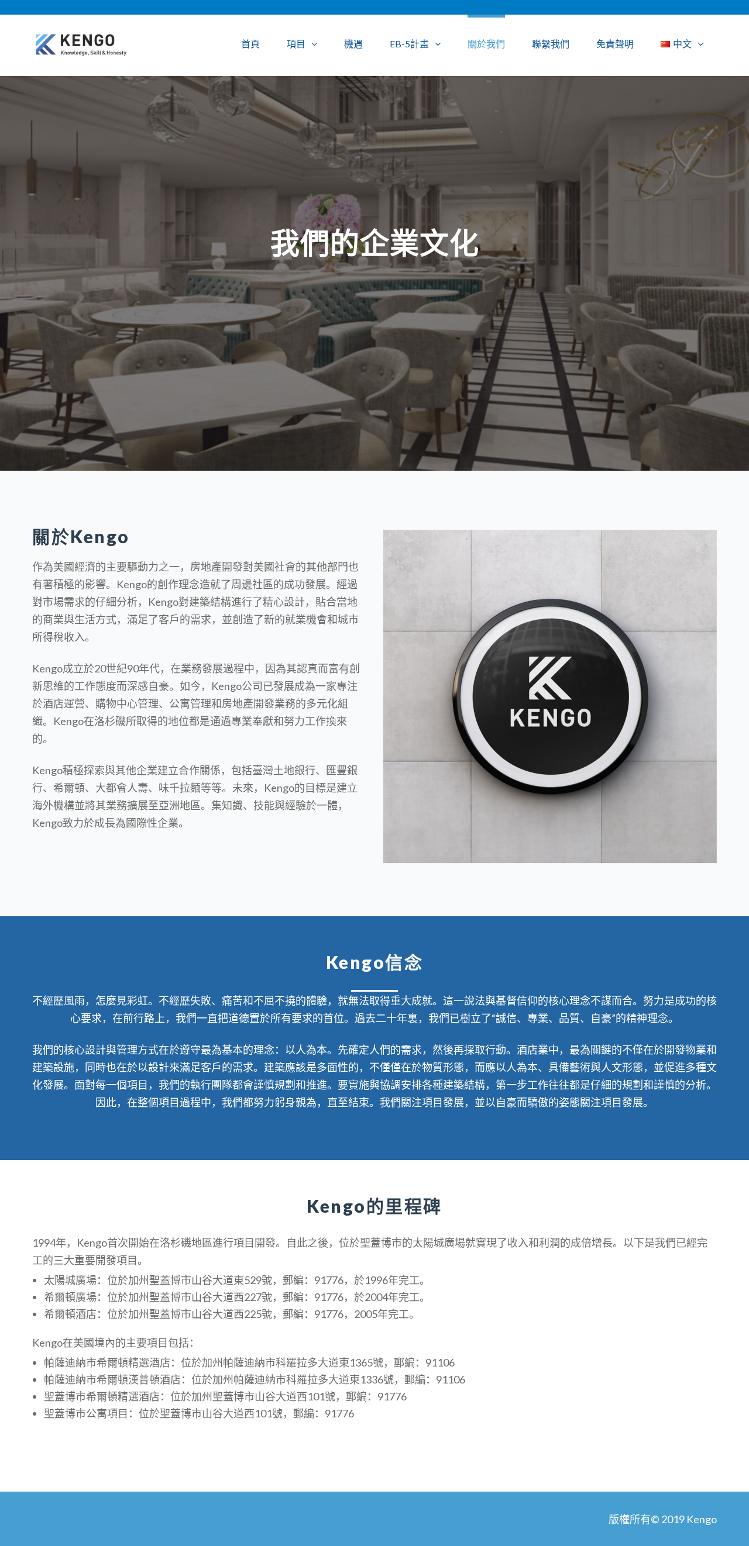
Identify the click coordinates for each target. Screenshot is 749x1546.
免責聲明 (615, 43)
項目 (296, 43)
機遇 (353, 43)
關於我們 (486, 43)
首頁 (250, 43)
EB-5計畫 (409, 43)
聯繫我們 (550, 43)
